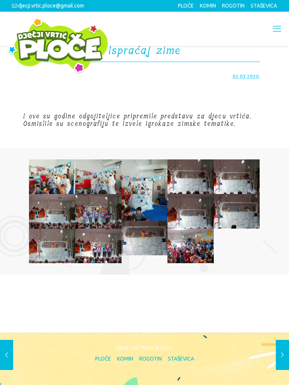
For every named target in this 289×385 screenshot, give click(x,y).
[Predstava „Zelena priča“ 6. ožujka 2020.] (282, 355)
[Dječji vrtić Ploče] (58, 45)
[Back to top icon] (252, 368)
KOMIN (208, 6)
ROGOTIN (233, 6)
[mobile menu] (277, 28)
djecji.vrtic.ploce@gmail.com (51, 6)
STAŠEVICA (264, 6)
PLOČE (186, 6)
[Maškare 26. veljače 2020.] (6, 355)
